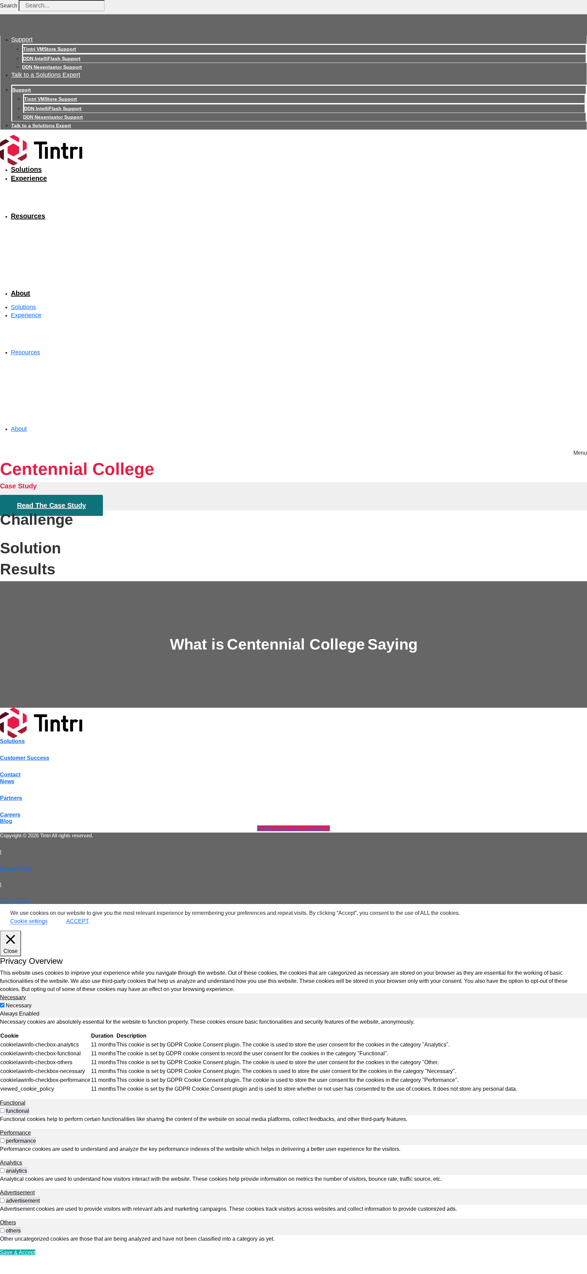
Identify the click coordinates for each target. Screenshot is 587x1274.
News (7, 781)
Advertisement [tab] (17, 1192)
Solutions (26, 169)
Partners (11, 798)
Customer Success (24, 758)
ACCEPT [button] (77, 921)
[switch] (2, 1110)
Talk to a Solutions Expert (45, 74)
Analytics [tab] (11, 1163)
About (20, 293)
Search (8, 6)
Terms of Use (15, 901)
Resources (28, 216)
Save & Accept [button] (17, 1252)
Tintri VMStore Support (49, 49)
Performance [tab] (15, 1133)
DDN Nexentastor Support (52, 67)
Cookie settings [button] (29, 921)
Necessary (19, 1005)
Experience (29, 178)
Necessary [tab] (13, 997)
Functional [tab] (12, 1103)
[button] (580, 451)
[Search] (114, 7)
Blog (6, 821)
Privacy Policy (16, 868)
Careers (10, 815)
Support (22, 39)
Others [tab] (8, 1222)
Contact (10, 774)
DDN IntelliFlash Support (52, 58)
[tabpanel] (293, 1055)
